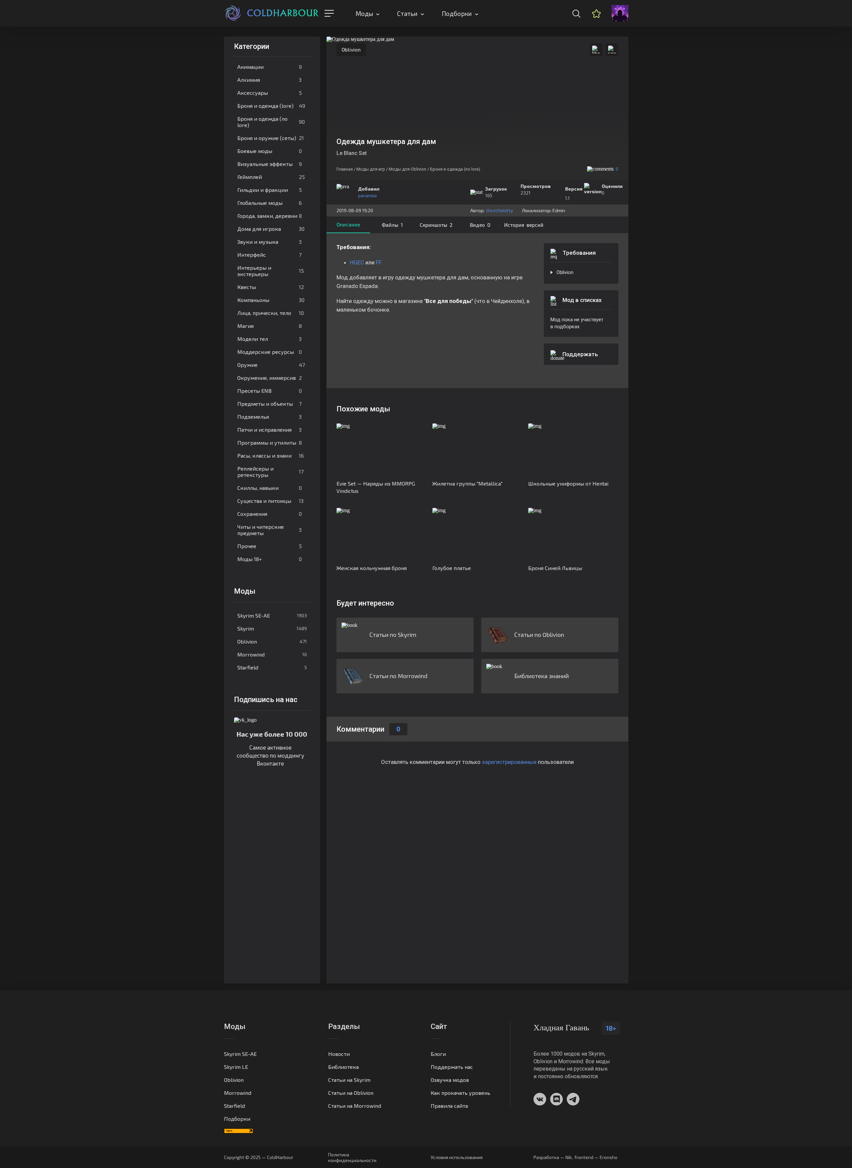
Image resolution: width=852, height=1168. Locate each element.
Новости (339, 1054)
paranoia (367, 195)
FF (379, 262)
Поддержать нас (452, 1067)
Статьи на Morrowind (354, 1105)
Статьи (407, 13)
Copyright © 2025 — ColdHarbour (258, 1157)
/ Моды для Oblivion (406, 169)
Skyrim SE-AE (272, 615)
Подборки (457, 13)
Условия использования (457, 1157)
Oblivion (272, 641)
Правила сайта (449, 1105)
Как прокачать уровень (460, 1093)
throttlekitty (499, 210)
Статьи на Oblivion (350, 1093)
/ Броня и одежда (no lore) (453, 169)
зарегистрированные (509, 762)
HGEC (357, 262)
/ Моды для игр (369, 169)
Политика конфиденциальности (352, 1157)
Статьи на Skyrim (349, 1080)
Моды (364, 13)
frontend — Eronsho (595, 1157)
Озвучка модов (450, 1080)
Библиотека (343, 1067)
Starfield (272, 667)
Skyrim (272, 628)
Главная (344, 169)
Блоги (438, 1054)
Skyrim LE (236, 1067)
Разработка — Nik (552, 1157)
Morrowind (272, 654)
